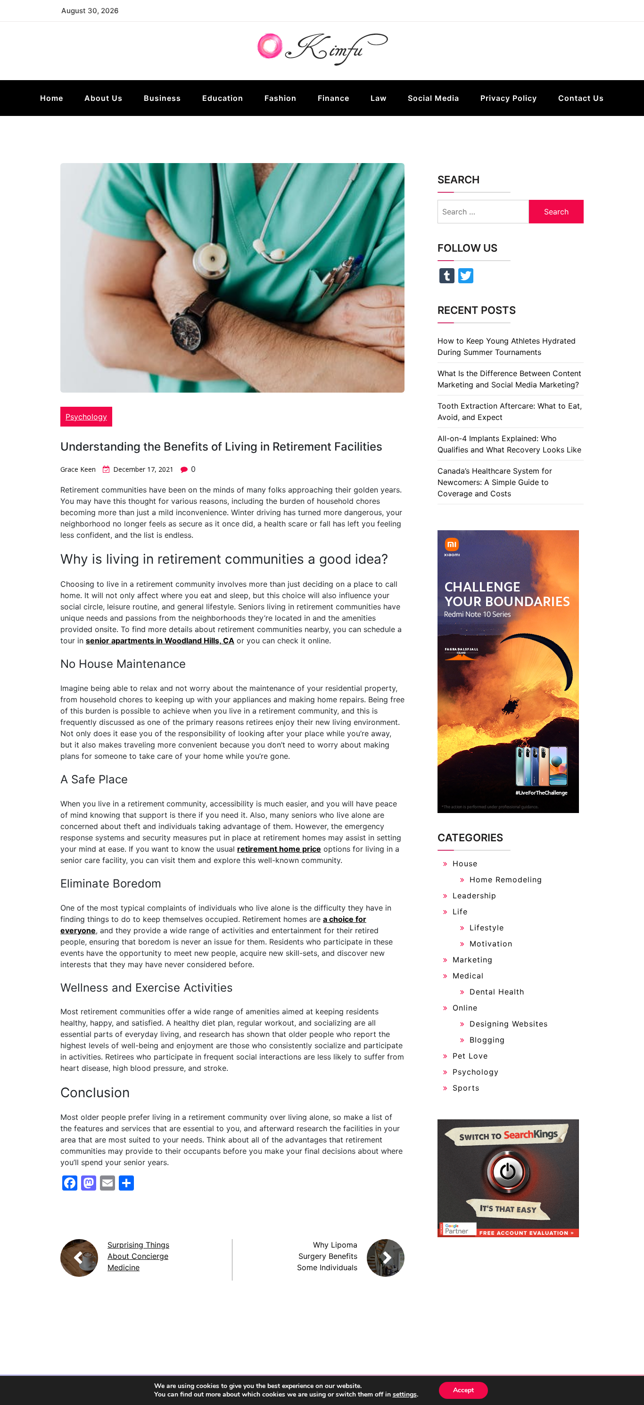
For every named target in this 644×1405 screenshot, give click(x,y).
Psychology (86, 416)
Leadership (474, 895)
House (465, 863)
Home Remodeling (506, 879)
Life (460, 911)
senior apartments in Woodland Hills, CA (160, 640)
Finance (333, 98)
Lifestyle (487, 927)
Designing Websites (509, 1023)
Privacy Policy (508, 98)
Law (379, 98)
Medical (468, 975)
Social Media (433, 98)
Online (465, 1007)
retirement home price (279, 849)
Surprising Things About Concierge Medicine (138, 1256)
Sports (466, 1088)
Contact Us (581, 98)
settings (405, 1394)
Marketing (473, 959)
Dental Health (497, 991)
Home (51, 98)
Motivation (491, 943)
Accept (463, 1390)
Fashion (280, 98)
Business (162, 98)
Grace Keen (78, 469)
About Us (103, 98)
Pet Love (470, 1055)
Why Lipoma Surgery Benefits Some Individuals (327, 1256)
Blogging (487, 1039)
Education (222, 98)
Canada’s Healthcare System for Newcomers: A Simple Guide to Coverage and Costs (495, 482)
